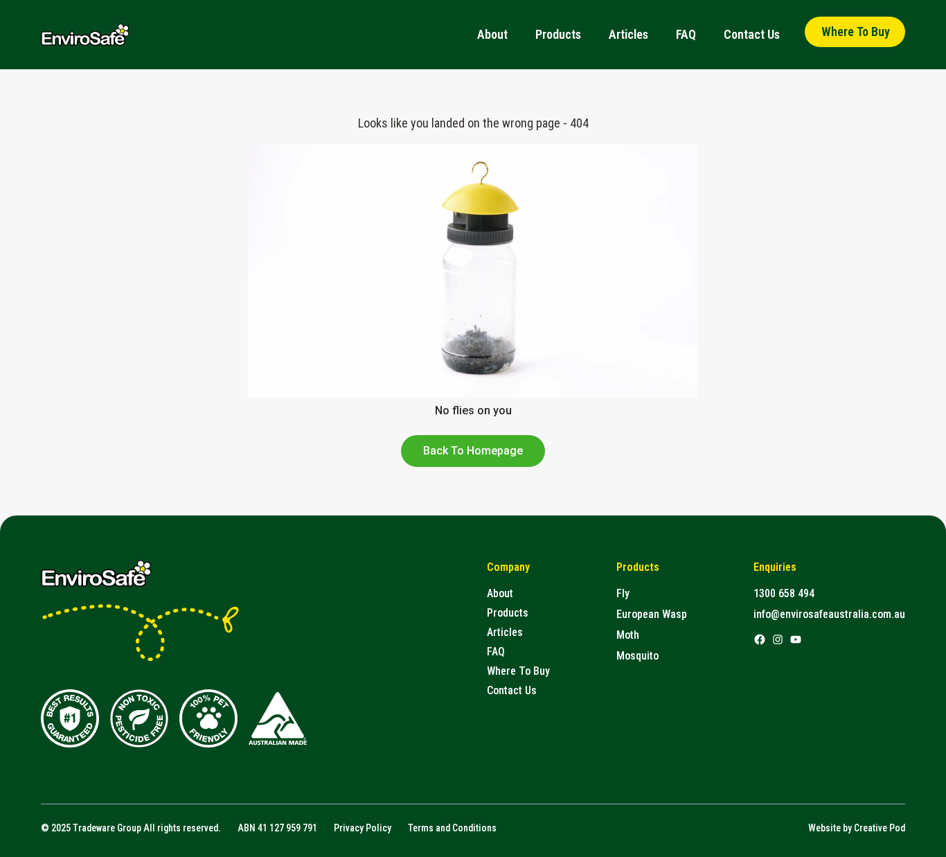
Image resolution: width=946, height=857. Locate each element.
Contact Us (752, 34)
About (492, 34)
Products (558, 34)
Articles (628, 34)
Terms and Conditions (452, 827)
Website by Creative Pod (856, 827)
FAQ (686, 34)
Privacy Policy (362, 827)
